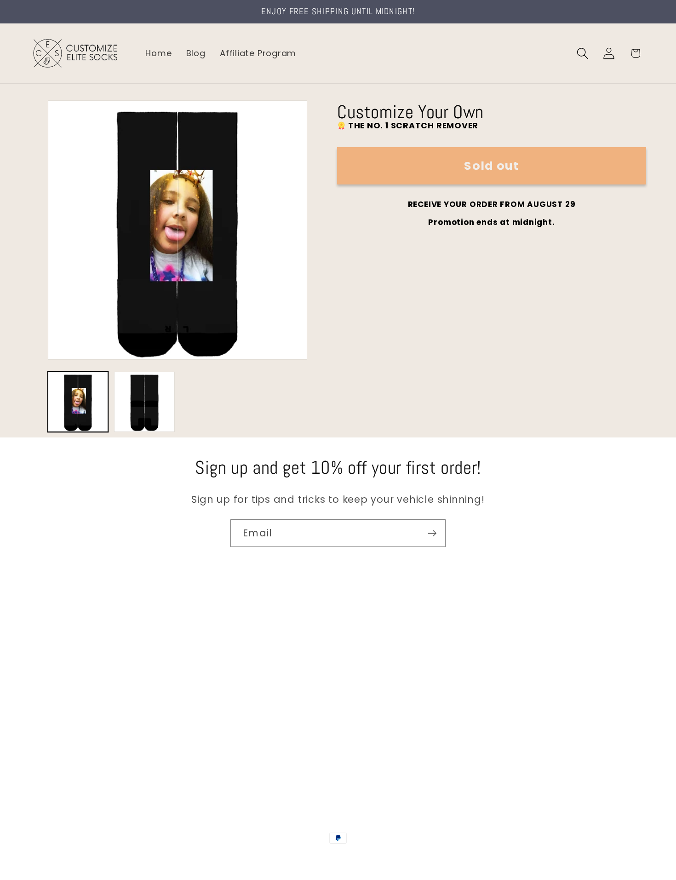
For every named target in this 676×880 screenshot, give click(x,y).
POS (339, 858)
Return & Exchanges (74, 726)
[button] (583, 53)
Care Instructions (69, 746)
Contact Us (55, 648)
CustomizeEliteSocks (292, 858)
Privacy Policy (60, 765)
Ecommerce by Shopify (408, 858)
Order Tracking (63, 707)
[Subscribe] (432, 533)
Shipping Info (59, 687)
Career (45, 667)
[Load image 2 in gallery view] (144, 402)
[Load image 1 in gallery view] (78, 402)
